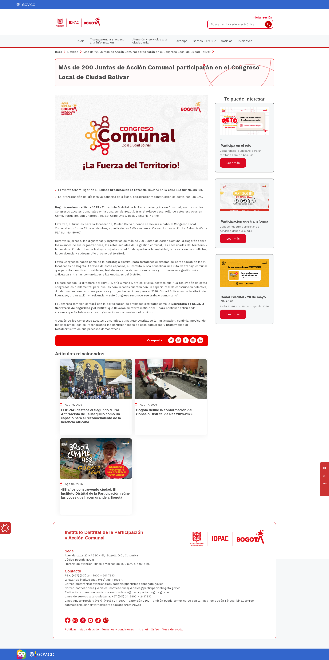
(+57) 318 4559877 (111, 579)
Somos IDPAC (203, 41)
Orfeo (155, 629)
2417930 (146, 596)
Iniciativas (245, 41)
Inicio (81, 41)
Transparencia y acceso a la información (107, 41)
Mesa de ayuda (172, 629)
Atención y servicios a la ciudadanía (149, 41)
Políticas (71, 629)
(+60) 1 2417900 (115, 600)
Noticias (226, 41)
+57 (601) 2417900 (124, 596)
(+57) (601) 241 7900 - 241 (89, 575)
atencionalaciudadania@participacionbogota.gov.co (128, 584)
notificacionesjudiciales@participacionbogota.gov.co (144, 588)
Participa (181, 41)
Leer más (233, 163)
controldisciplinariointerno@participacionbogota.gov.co (103, 605)
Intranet (142, 629)
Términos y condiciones (118, 629)
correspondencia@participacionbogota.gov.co (137, 592)
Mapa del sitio (89, 629)
